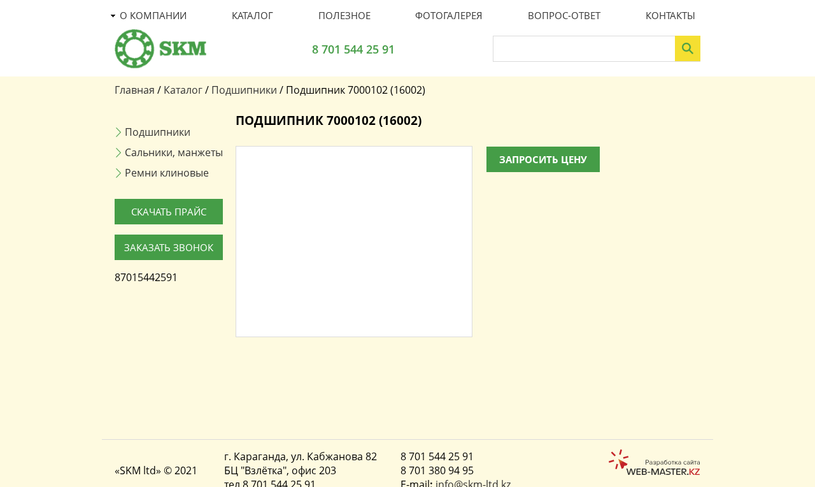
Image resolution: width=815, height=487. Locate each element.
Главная (135, 90)
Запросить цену (543, 159)
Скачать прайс (168, 211)
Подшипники (244, 90)
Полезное (344, 15)
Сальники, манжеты (174, 152)
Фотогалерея (449, 15)
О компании (153, 15)
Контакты (670, 15)
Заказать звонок (168, 247)
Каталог (252, 15)
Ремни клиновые (167, 173)
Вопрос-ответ (564, 15)
